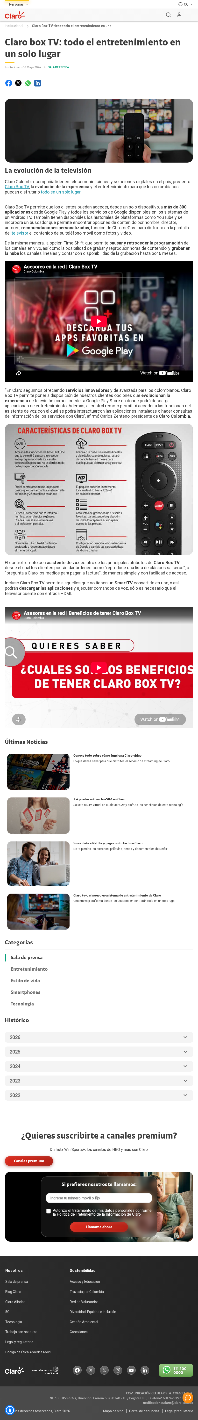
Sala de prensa (27, 957)
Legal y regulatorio (19, 1342)
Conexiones (79, 1332)
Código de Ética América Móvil (28, 1352)
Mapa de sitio (113, 1411)
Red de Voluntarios (84, 1302)
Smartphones (25, 992)
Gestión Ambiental (84, 1322)
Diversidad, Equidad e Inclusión (93, 1312)
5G (7, 1312)
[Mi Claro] (179, 15)
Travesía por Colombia (87, 1292)
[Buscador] (168, 15)
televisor (20, 233)
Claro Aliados (15, 1302)
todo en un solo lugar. (61, 191)
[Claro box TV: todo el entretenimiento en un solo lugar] (9, 83)
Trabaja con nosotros (21, 1332)
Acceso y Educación (85, 1282)
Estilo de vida (25, 980)
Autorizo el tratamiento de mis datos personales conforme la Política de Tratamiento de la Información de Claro (102, 1212)
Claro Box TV (17, 186)
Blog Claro (13, 1292)
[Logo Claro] (15, 15)
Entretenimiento (29, 969)
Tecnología (22, 1004)
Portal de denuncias (144, 1411)
